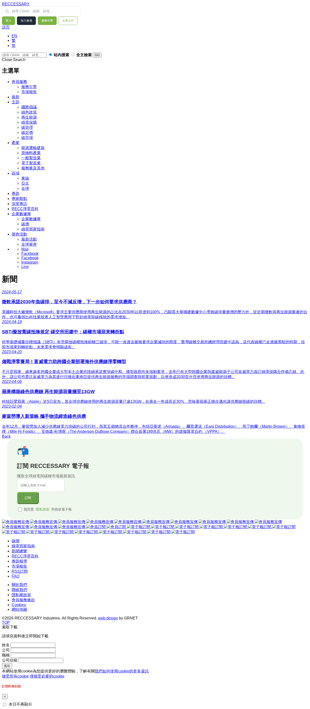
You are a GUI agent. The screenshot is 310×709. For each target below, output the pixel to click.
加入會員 (26, 20)
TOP (6, 622)
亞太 (25, 183)
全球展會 (29, 244)
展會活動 (19, 234)
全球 (25, 188)
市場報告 (29, 92)
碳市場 (27, 138)
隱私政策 (42, 509)
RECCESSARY (16, 4)
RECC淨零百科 (25, 209)
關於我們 (19, 585)
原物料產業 (31, 153)
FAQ (15, 576)
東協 (25, 178)
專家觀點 (19, 199)
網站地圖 (19, 609)
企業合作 (68, 20)
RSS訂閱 (20, 571)
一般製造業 (31, 158)
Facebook (30, 254)
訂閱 (28, 498)
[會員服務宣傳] (16, 522)
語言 (6, 27)
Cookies (19, 605)
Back (6, 436)
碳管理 (27, 127)
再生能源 (29, 117)
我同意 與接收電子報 (48, 509)
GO (97, 55)
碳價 (25, 224)
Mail (25, 249)
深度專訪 (19, 204)
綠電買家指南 (33, 229)
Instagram (29, 262)
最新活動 (29, 239)
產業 (15, 143)
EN (14, 36)
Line (25, 267)
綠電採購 (29, 122)
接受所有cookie (15, 676)
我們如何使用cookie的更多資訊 (122, 671)
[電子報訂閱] (139, 527)
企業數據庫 (21, 214)
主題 (15, 102)
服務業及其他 (33, 168)
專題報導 (19, 561)
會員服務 (19, 82)
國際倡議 (29, 107)
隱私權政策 (21, 595)
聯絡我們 (19, 590)
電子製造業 (31, 163)
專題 (15, 193)
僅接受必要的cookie (47, 676)
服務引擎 (47, 20)
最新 (15, 97)
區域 (15, 173)
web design (108, 618)
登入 (8, 20)
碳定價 (27, 132)
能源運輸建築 (33, 148)
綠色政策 (29, 112)
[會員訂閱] (96, 527)
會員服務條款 (23, 600)
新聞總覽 (19, 551)
